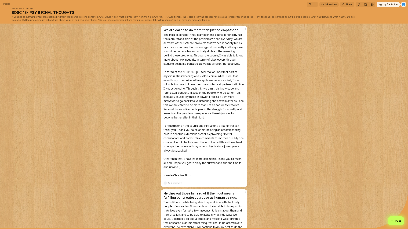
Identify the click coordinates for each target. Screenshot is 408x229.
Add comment (175, 183)
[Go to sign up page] (403, 4)
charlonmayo (17, 9)
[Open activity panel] (359, 4)
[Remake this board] (365, 4)
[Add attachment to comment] (165, 183)
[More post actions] (245, 29)
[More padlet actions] (372, 4)
